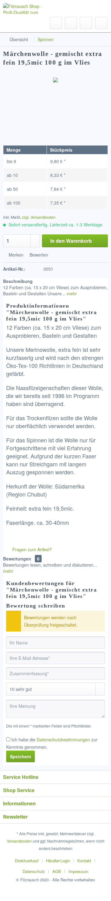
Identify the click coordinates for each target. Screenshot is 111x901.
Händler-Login (58, 860)
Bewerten (38, 255)
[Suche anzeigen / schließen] (56, 23)
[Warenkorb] (101, 23)
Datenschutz (34, 871)
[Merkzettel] (71, 23)
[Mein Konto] (86, 23)
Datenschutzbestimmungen (63, 739)
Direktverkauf (27, 860)
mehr (71, 293)
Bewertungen (17, 559)
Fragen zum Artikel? (31, 549)
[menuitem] (15, 23)
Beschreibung (18, 281)
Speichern (20, 756)
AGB (56, 871)
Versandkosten (19, 840)
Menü (21, 22)
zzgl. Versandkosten (39, 217)
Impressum (78, 871)
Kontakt (84, 860)
